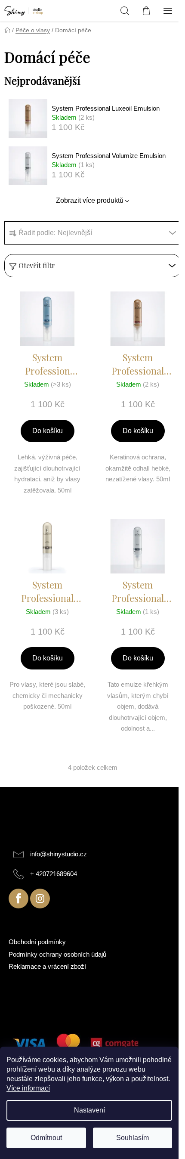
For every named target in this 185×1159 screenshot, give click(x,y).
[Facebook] (18, 898)
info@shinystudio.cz (58, 854)
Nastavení (89, 1110)
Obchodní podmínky (37, 941)
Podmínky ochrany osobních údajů (57, 954)
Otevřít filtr (36, 265)
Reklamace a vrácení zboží (47, 966)
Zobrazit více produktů (89, 200)
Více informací (28, 1088)
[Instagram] (40, 898)
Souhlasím (132, 1137)
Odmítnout (46, 1137)
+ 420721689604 (53, 873)
